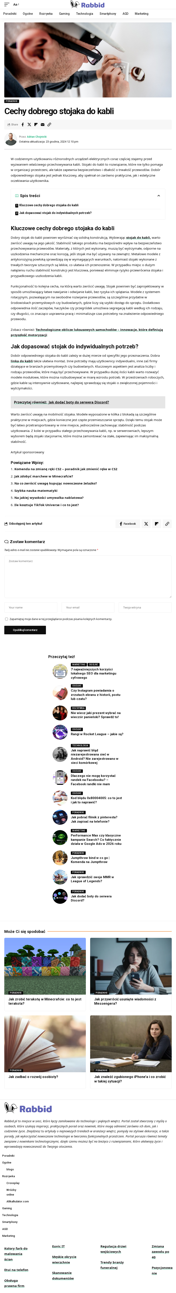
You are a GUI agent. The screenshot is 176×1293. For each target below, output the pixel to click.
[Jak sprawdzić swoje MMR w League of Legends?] (60, 877)
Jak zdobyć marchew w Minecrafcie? (43, 476)
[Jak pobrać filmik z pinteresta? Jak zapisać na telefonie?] (60, 817)
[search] (168, 4)
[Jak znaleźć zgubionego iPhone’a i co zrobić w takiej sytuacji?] (131, 1043)
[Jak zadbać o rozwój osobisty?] (45, 1043)
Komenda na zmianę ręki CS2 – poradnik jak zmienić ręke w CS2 (65, 469)
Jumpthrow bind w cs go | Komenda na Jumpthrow (90, 860)
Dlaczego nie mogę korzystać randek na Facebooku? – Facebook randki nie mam (93, 780)
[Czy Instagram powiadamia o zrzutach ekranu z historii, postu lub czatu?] (60, 692)
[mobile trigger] (8, 4)
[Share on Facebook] (23, 124)
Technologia (80, 745)
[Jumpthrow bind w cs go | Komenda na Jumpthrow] (60, 857)
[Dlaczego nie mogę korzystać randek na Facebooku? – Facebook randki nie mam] (60, 777)
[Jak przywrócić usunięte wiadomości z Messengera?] (131, 966)
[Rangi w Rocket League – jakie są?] (60, 732)
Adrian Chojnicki (37, 136)
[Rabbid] (88, 4)
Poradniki (12, 101)
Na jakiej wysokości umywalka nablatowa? (48, 497)
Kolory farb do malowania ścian (15, 1253)
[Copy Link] (49, 124)
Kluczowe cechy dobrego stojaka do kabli (49, 205)
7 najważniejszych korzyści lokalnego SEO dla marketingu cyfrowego (93, 673)
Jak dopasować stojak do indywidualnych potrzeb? (55, 213)
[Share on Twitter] (29, 124)
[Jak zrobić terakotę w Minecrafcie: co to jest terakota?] (45, 966)
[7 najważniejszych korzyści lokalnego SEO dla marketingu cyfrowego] (60, 671)
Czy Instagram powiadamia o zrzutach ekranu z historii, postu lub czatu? (95, 695)
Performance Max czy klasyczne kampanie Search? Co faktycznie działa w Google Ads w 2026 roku (96, 840)
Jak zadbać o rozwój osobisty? (33, 1077)
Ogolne (93, 664)
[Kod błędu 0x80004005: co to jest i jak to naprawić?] (60, 798)
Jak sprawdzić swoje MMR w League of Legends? (92, 879)
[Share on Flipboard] (36, 124)
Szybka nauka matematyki (36, 490)
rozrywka (78, 708)
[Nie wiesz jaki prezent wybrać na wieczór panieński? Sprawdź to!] (60, 712)
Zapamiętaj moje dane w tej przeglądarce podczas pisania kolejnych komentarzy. (61, 619)
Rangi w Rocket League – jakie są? (97, 734)
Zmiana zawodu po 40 (160, 1251)
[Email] (42, 124)
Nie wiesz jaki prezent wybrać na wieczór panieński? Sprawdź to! (96, 715)
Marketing (78, 664)
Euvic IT (58, 1246)
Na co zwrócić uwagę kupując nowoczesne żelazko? (55, 483)
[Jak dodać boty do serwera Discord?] (60, 896)
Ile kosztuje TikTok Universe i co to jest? (46, 505)
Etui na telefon (16, 1270)
